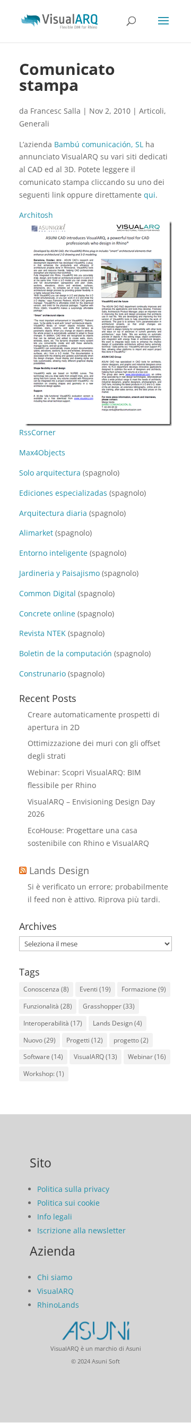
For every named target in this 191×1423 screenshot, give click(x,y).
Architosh (36, 215)
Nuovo (39, 1040)
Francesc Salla (55, 111)
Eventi (95, 989)
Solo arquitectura (50, 473)
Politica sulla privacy (73, 1189)
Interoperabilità (52, 1023)
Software (43, 1056)
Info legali (54, 1217)
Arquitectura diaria (53, 513)
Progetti (84, 1040)
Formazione (143, 989)
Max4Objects (42, 452)
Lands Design (59, 870)
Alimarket (36, 533)
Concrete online (47, 613)
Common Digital (47, 593)
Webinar (147, 1056)
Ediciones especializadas (63, 493)
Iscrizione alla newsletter (81, 1230)
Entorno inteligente (53, 553)
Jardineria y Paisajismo (59, 573)
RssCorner (37, 432)
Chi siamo (54, 1277)
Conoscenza (46, 989)
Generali (34, 123)
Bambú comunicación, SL (98, 144)
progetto (131, 1040)
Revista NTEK (42, 633)
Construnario (42, 673)
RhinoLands (58, 1305)
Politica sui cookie (68, 1203)
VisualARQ (95, 1056)
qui (149, 195)
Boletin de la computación (65, 653)
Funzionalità (47, 1006)
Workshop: (43, 1073)
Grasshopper (109, 1006)
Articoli (151, 111)
